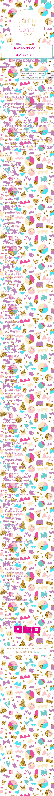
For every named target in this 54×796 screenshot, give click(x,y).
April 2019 (10, 298)
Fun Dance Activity (14, 511)
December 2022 (13, 202)
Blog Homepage (24, 48)
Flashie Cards (12, 504)
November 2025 (13, 165)
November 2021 (13, 233)
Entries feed (11, 618)
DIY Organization (13, 487)
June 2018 (10, 332)
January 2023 (11, 199)
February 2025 (12, 175)
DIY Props (10, 490)
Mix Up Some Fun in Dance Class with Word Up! (28, 104)
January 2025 (11, 178)
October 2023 (12, 192)
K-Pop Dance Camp (14, 538)
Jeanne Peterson (14, 132)
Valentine (10, 593)
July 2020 (9, 264)
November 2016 (13, 393)
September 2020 (13, 257)
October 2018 (12, 318)
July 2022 (9, 216)
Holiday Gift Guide (14, 528)
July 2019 (9, 288)
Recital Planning (13, 562)
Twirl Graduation (13, 586)
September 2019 (13, 284)
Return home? (10, 67)
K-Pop (8, 535)
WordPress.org (13, 625)
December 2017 (13, 349)
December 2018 (13, 311)
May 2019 (10, 294)
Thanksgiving (12, 579)
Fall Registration (13, 501)
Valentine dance (13, 596)
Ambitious (10, 419)
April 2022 (10, 223)
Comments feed (13, 622)
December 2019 (13, 274)
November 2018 (13, 315)
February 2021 (12, 240)
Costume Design (13, 460)
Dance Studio (11, 473)
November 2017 (13, 352)
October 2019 (12, 281)
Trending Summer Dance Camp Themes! (25, 110)
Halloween (10, 521)
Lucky (8, 545)
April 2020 (10, 267)
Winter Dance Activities (17, 600)
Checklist (10, 436)
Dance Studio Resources (17, 477)
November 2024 (13, 182)
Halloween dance (13, 525)
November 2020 (13, 250)
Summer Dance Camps (16, 576)
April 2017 (10, 376)
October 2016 (12, 397)
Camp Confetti (12, 432)
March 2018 (11, 339)
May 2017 (10, 373)
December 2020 (13, 247)
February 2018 (12, 342)
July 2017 (9, 366)
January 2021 (11, 243)
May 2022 (10, 219)
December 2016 (13, 390)
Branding (9, 429)
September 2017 (13, 359)
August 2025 (11, 168)
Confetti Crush (12, 450)
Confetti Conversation (16, 443)
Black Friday (11, 426)
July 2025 (9, 172)
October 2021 (12, 236)
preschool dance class (16, 559)
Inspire (8, 531)
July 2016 (9, 407)
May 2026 (10, 161)
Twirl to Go (10, 589)
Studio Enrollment (14, 572)
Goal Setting (11, 518)
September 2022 (13, 213)
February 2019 (12, 305)
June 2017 (10, 369)
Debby (8, 122)
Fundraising (11, 514)
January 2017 (11, 386)
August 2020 (11, 260)
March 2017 (11, 380)
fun (7, 507)
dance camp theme (14, 467)
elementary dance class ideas (20, 494)
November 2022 (13, 206)
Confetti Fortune (13, 453)
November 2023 (13, 189)
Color (8, 439)
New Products (12, 552)
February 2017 (12, 383)
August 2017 (11, 363)
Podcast (9, 555)
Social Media (11, 569)
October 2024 (12, 185)
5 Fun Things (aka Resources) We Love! (25, 107)
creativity (10, 463)
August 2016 (11, 404)
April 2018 (10, 335)
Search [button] (50, 73)
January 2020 (11, 270)
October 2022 (12, 209)
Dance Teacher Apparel (17, 480)
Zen (7, 603)
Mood (8, 548)
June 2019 (10, 291)
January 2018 (11, 346)
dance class (11, 470)
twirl (7, 583)
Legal (36, 652)
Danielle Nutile (12, 126)
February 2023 (12, 195)
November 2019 (13, 277)
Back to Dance (12, 422)
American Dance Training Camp (20, 146)
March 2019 (11, 301)
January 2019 (11, 308)
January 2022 (11, 230)
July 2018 (9, 328)
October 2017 (12, 356)
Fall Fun (9, 497)
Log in (8, 615)
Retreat (9, 565)
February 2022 (12, 226)
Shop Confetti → (27, 54)
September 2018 (13, 322)
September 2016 (13, 400)
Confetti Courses (14, 446)
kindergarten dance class (18, 542)
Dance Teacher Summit (16, 484)
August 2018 (11, 325)
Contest (9, 456)
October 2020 (12, 253)
